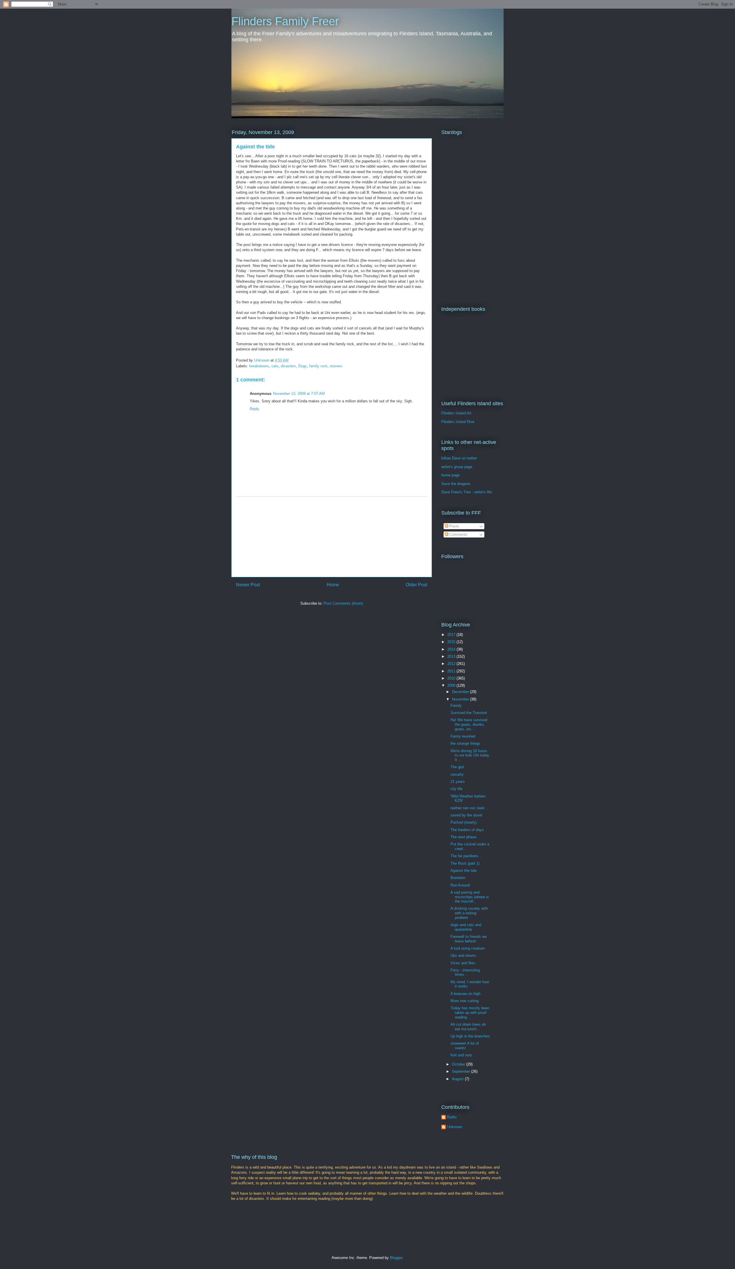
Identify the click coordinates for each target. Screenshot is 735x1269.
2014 (452, 649)
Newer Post (248, 584)
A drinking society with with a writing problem (469, 912)
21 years (457, 781)
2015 (452, 642)
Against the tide (463, 870)
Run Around (460, 885)
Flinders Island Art (456, 413)
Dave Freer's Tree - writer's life (466, 492)
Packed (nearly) (463, 822)
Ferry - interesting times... (465, 972)
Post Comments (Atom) (343, 603)
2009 (452, 685)
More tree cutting (464, 1001)
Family (456, 705)
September (461, 1071)
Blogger (396, 1258)
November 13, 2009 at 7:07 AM (299, 393)
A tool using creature (467, 948)
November (461, 699)
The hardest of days (467, 830)
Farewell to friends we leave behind (468, 938)
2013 (452, 656)
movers (336, 366)
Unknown (454, 1127)
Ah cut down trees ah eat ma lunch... (468, 1026)
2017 (452, 634)
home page (450, 475)
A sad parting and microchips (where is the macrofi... (469, 896)
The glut (457, 767)
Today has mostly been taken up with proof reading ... (469, 1012)
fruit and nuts (461, 1055)
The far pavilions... (465, 856)
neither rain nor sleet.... (469, 808)
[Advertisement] (332, 537)
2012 (452, 663)
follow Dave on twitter (459, 458)
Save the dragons (456, 484)
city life (456, 789)
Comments (457, 534)
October (459, 1064)
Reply (254, 409)
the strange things (465, 743)
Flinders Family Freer (285, 21)
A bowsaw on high (465, 993)
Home (333, 584)
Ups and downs (463, 955)
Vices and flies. (463, 963)
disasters (288, 366)
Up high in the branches (470, 1036)
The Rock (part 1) (464, 863)
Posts (453, 526)
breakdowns (259, 366)
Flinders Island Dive (457, 422)
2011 (452, 671)
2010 (452, 678)
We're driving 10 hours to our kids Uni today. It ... (470, 755)
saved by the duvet (466, 815)
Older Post (416, 584)
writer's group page (456, 467)
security (457, 774)
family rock (318, 366)
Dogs (302, 366)
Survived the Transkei (468, 713)
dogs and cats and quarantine (465, 927)
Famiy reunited (462, 736)
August (458, 1079)
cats (274, 366)
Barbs (452, 1117)
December (461, 692)
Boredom (457, 878)
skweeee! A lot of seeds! (464, 1045)
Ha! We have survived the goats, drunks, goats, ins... (468, 724)
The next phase (463, 837)
